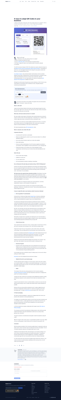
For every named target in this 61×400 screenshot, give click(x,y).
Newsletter (42, 1)
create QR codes (21, 61)
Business (35, 25)
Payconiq (16, 256)
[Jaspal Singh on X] (24, 359)
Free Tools (33, 387)
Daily (19, 94)
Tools (26, 1)
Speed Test (46, 391)
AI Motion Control (47, 387)
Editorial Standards (34, 392)
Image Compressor (47, 388)
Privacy (28, 397)
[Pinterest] (55, 397)
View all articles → (20, 359)
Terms (30, 397)
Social (23, 1)
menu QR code (28, 290)
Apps (38, 1)
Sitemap (36, 397)
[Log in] (55, 1)
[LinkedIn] (52, 397)
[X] (50, 397)
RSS (38, 397)
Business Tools (33, 1)
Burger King (33, 196)
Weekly (23, 94)
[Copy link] (24, 345)
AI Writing (46, 386)
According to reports (18, 73)
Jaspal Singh (16, 25)
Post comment (17, 378)
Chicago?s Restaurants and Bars (20, 272)
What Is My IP (47, 392)
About (32, 391)
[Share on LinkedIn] (21, 345)
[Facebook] (51, 397)
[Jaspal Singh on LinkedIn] (25, 359)
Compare (33, 388)
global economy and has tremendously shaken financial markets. (27, 68)
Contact (33, 393)
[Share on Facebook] (19, 345)
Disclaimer (33, 397)
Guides (29, 1)
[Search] (53, 1)
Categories (33, 386)
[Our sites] (10, 1)
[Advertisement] (30, 10)
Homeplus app (31, 232)
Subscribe (43, 92)
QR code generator (29, 127)
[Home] (20, 1)
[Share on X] (17, 345)
